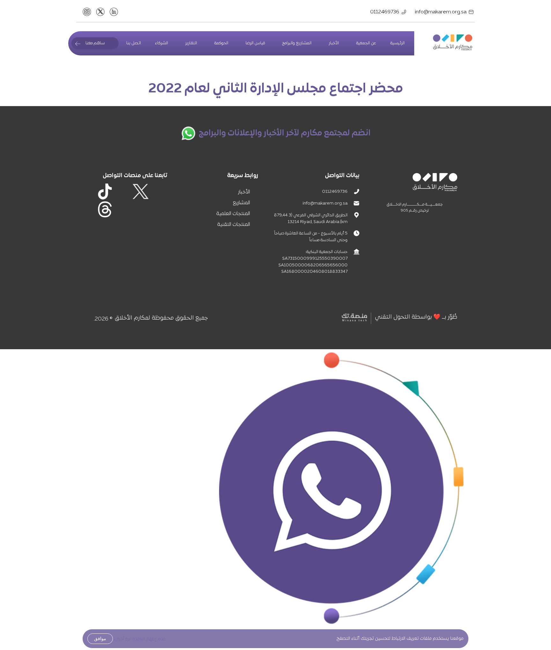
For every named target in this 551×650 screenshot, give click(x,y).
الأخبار (334, 43)
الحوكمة (221, 43)
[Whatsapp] (123, 209)
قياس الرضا (255, 43)
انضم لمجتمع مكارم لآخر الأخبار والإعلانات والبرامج (285, 133)
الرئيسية (397, 43)
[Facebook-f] (158, 191)
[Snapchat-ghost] (158, 209)
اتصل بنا (133, 43)
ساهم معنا (95, 43)
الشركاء (161, 43)
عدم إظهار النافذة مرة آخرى (140, 639)
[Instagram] (123, 191)
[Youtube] (141, 209)
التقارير (191, 43)
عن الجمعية (366, 43)
